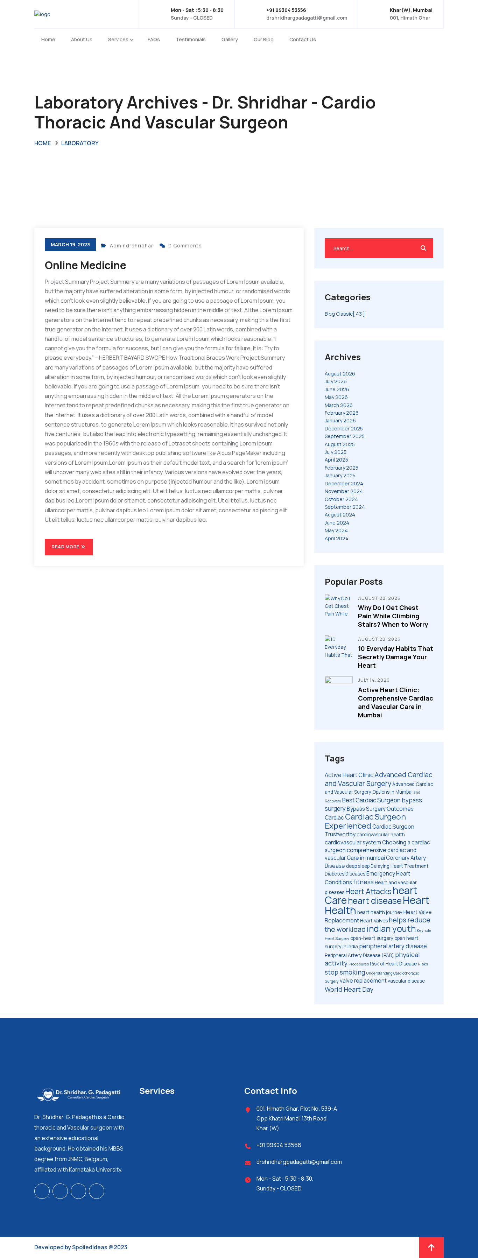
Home (48, 39)
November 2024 (344, 491)
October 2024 (341, 499)
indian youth (391, 928)
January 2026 (340, 420)
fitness (363, 882)
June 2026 (337, 389)
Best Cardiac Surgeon (371, 800)
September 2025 (345, 436)
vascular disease (406, 981)
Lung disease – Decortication (173, 1146)
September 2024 (345, 507)
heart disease (375, 900)
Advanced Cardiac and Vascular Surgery (379, 779)
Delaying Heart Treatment (400, 866)
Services (118, 39)
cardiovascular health (381, 834)
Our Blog (264, 39)
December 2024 (344, 483)
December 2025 (344, 428)
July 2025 (335, 452)
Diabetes (334, 874)
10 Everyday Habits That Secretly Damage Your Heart (395, 656)
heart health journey (379, 912)
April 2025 (336, 459)
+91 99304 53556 (278, 1145)
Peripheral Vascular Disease (171, 1138)
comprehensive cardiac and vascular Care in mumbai (370, 854)
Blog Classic (345, 313)
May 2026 (336, 397)
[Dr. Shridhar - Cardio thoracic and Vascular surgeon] (78, 13)
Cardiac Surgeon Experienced (365, 821)
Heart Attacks (368, 891)
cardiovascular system (353, 842)
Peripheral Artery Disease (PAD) (359, 955)
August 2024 (340, 514)
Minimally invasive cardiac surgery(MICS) (185, 1122)
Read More (66, 547)
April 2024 (337, 538)
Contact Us (302, 39)
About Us (81, 39)
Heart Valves (374, 921)
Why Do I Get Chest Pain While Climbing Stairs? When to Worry (393, 615)
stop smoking (345, 972)
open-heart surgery (371, 938)
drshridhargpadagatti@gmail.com (306, 17)
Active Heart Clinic (349, 775)
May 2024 (336, 530)
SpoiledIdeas (89, 1247)
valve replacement (363, 980)
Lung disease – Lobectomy (170, 1154)
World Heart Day (349, 989)
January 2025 (340, 475)
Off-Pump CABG (157, 1107)
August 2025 (340, 444)
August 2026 (340, 373)
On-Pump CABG (157, 1115)
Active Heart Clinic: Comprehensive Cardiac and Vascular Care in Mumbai (395, 702)
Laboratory (80, 143)
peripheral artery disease (393, 946)
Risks (423, 964)
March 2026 (339, 405)
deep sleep (358, 866)
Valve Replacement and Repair (174, 1130)
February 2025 (341, 467)
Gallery (230, 39)
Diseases (355, 874)
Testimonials (191, 39)
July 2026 (336, 381)
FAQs (154, 39)
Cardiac (334, 817)
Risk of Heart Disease (393, 964)
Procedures (359, 964)
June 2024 (337, 522)
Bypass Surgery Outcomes (380, 809)
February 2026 (342, 412)
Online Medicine (85, 265)
